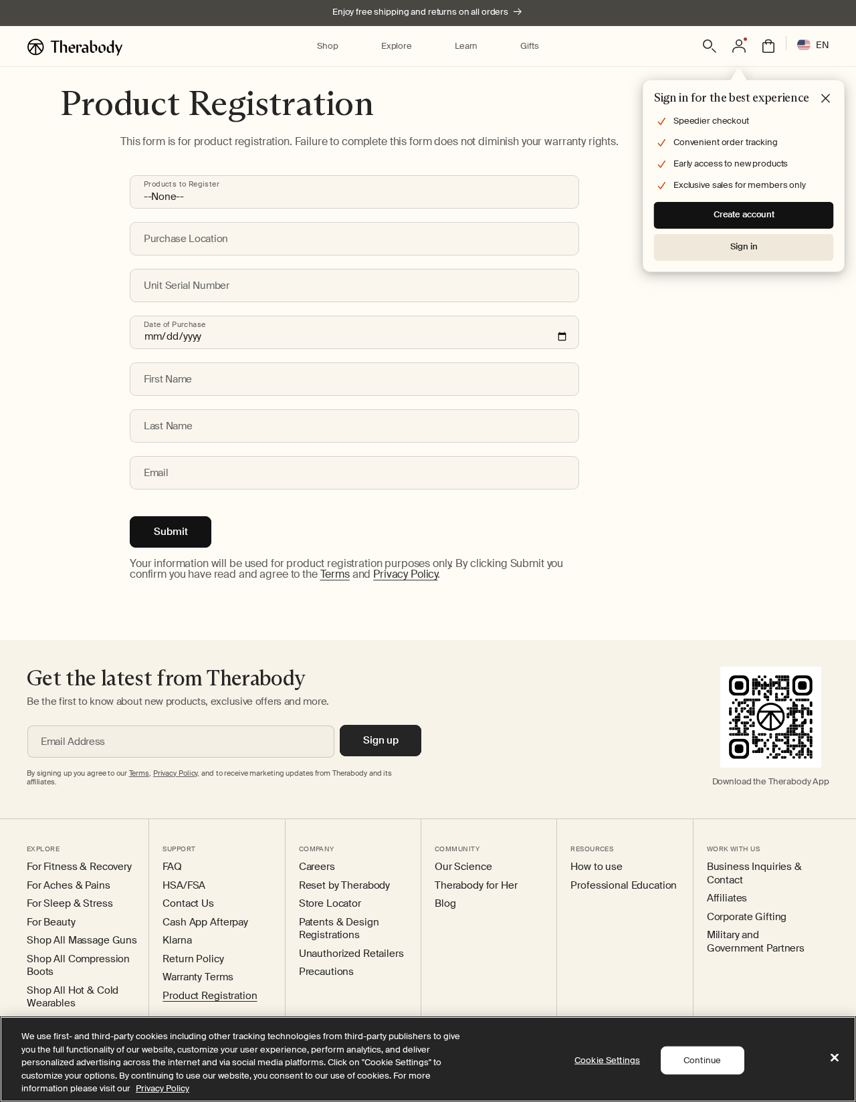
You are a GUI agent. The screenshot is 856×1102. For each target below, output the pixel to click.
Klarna (177, 940)
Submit (171, 531)
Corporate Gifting (747, 917)
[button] (327, 46)
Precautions (326, 972)
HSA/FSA (184, 885)
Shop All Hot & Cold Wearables (72, 997)
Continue (702, 1060)
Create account (744, 214)
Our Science (463, 867)
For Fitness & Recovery (79, 867)
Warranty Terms (198, 977)
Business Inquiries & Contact (754, 874)
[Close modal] (826, 99)
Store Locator (330, 903)
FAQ (172, 867)
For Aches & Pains (68, 885)
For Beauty (51, 922)
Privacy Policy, (176, 773)
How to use (596, 867)
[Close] (834, 1058)
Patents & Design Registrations (339, 929)
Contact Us (188, 903)
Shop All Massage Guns (82, 940)
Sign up (381, 740)
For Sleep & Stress (69, 903)
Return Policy (193, 959)
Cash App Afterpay (205, 922)
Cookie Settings (607, 1060)
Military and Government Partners (756, 942)
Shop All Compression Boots (78, 966)
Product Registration (210, 996)
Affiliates (727, 898)
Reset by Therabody (344, 885)
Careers (317, 867)
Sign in (743, 246)
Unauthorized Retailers (351, 954)
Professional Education (623, 885)
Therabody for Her (476, 885)
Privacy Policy (405, 574)
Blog (445, 903)
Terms (335, 574)
